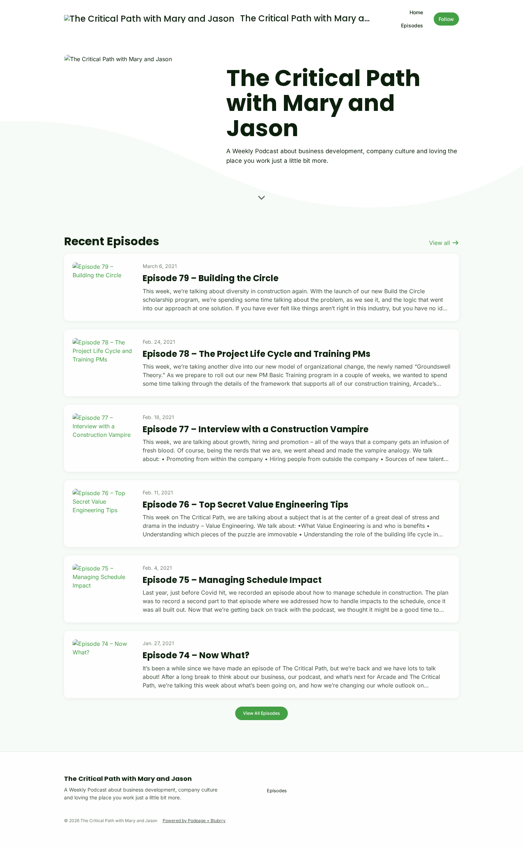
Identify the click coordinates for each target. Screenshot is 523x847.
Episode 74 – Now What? (196, 655)
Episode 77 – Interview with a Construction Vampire (256, 429)
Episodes (412, 25)
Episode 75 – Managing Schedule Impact (232, 580)
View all (440, 242)
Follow (446, 19)
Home (416, 12)
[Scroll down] (261, 199)
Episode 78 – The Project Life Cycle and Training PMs (256, 354)
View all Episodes (261, 713)
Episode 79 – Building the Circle (211, 278)
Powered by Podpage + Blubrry (194, 820)
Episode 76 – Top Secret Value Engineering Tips (245, 504)
